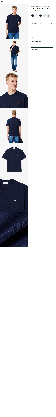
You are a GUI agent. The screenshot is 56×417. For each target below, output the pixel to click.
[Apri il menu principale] (54, 1)
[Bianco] (36, 16)
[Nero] (40, 16)
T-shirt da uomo (46, 6)
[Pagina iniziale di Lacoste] (2, 1)
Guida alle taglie (34, 26)
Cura (33, 45)
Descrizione (35, 34)
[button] (49, 1)
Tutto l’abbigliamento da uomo (36, 6)
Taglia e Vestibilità (36, 41)
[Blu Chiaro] (44, 16)
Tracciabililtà (35, 49)
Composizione (35, 37)
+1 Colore (48, 16)
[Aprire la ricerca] (51, 1)
